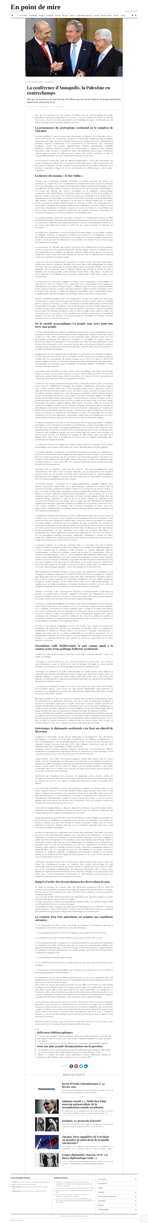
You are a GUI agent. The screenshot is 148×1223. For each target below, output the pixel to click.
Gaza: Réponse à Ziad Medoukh (27, 1184)
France (72, 15)
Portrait (58, 15)
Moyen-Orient (106, 15)
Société (116, 15)
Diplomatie (32, 82)
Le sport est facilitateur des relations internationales (71, 1188)
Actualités (23, 15)
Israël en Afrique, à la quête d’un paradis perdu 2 (35, 1182)
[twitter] (132, 15)
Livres (123, 15)
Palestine (49, 82)
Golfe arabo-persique (84, 15)
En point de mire (35, 7)
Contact (71, 1216)
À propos (63, 1216)
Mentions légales (81, 1216)
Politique (50, 15)
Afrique (65, 15)
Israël (41, 82)
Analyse (42, 15)
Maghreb (101, 1201)
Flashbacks (33, 15)
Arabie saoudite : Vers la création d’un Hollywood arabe (72, 1190)
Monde (96, 15)
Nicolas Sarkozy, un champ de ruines (35, 1191)
